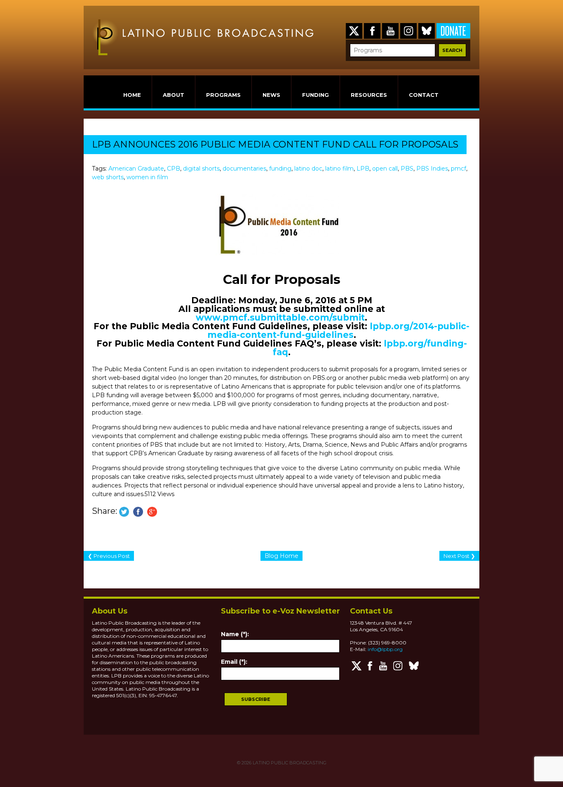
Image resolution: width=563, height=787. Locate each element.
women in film (147, 177)
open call (385, 168)
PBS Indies (432, 168)
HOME (132, 94)
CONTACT (424, 94)
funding (280, 168)
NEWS (271, 94)
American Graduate (136, 168)
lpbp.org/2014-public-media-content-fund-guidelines (338, 330)
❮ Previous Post (109, 556)
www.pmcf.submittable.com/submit (280, 317)
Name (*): (235, 634)
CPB (173, 168)
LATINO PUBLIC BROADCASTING (288, 763)
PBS (407, 168)
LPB (363, 168)
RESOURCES (369, 94)
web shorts (108, 177)
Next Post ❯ (459, 556)
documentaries (244, 168)
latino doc (308, 168)
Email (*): (234, 661)
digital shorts (201, 168)
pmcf (458, 168)
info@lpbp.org (385, 649)
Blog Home (281, 556)
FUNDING (315, 94)
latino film (339, 168)
